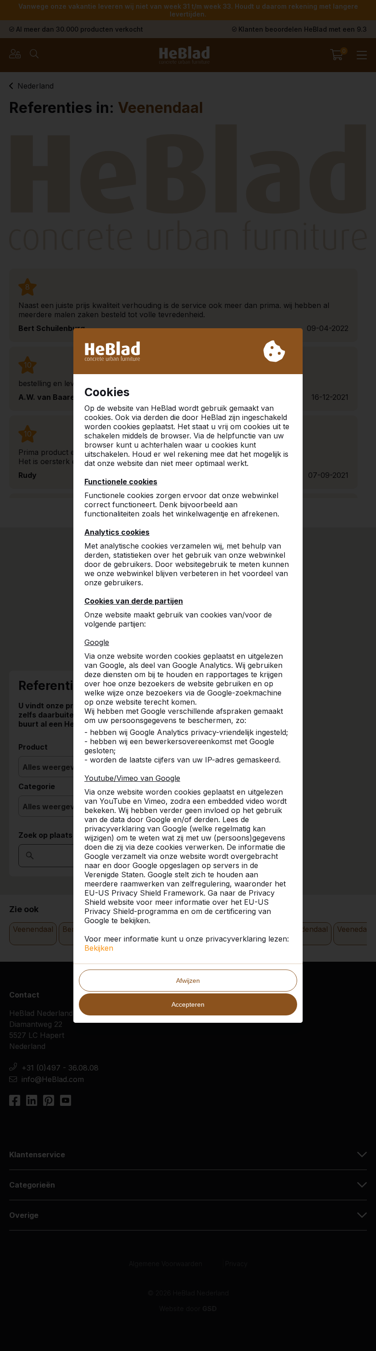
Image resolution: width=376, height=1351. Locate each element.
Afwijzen (188, 980)
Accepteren (188, 1004)
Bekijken (98, 948)
